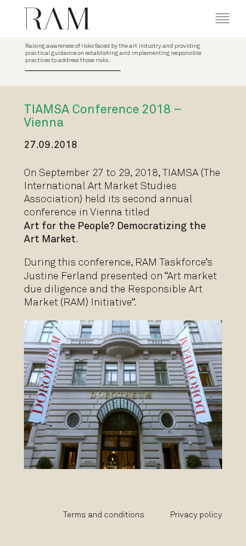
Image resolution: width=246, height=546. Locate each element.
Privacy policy (196, 515)
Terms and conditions (103, 515)
